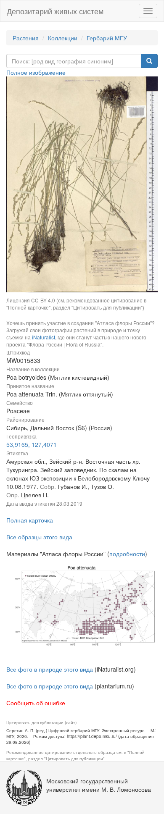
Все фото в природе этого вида (49, 669)
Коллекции (62, 38)
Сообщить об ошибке (35, 702)
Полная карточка (29, 520)
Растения (26, 38)
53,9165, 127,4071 (31, 444)
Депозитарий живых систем (55, 10)
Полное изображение (36, 72)
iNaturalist (43, 337)
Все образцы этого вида (39, 537)
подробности (127, 553)
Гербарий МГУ (107, 38)
